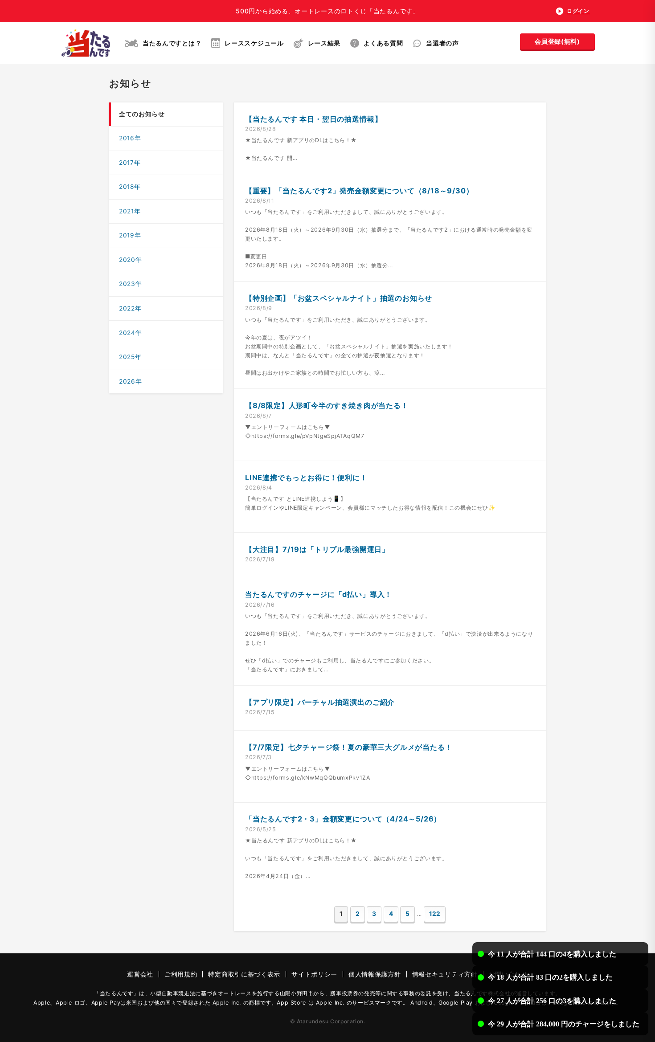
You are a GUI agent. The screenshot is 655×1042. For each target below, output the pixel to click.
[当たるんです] (85, 43)
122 (434, 913)
